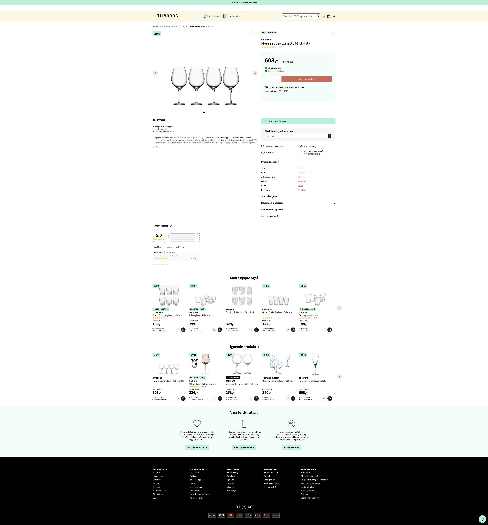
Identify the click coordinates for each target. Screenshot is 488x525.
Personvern (195, 490)
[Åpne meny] (154, 16)
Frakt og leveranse (309, 490)
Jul (154, 497)
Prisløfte (270, 152)
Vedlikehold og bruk (272, 209)
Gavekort (231, 476)
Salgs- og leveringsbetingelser (314, 479)
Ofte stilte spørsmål (309, 476)
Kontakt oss (306, 472)
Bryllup (156, 483)
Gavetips (157, 479)
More (300, 185)
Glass (178, 26)
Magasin (156, 472)
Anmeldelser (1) (163, 225)
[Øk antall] (277, 79)
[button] (333, 33)
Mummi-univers (160, 490)
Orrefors (267, 39)
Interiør (230, 483)
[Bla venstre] (155, 73)
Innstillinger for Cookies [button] (200, 494)
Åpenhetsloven (196, 497)
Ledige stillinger (197, 487)
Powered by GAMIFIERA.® (160, 264)
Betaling (304, 494)
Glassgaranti (269, 479)
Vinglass (185, 26)
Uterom (230, 487)
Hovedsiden (156, 26)
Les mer (155, 147)
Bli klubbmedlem (271, 472)
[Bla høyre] (255, 73)
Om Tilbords (195, 472)
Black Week (158, 494)
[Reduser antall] (267, 79)
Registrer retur (307, 487)
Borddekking (168, 26)
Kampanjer (232, 490)
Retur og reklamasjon (310, 483)
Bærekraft (194, 483)
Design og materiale (272, 202)
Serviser (156, 487)
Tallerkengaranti (271, 483)
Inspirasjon (158, 476)
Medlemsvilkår (270, 487)
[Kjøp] (183, 329)
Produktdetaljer (270, 161)
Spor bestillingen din (310, 497)
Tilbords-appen (197, 479)
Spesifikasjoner (269, 196)
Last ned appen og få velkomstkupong (313, 152)
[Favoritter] (178, 329)
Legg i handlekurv (307, 79)
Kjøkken (230, 479)
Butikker (193, 476)
